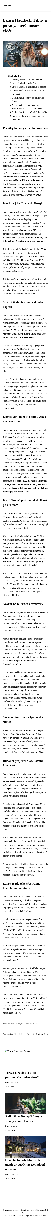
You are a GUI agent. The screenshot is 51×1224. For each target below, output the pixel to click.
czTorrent (7, 5)
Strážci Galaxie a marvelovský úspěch (29, 87)
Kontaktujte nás (31, 1024)
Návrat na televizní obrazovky (25, 105)
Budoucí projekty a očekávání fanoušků (29, 112)
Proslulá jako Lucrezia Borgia (25, 83)
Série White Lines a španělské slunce (28, 108)
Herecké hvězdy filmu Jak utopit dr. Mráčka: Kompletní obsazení (25, 1164)
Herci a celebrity (42, 1034)
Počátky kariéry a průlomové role (27, 79)
